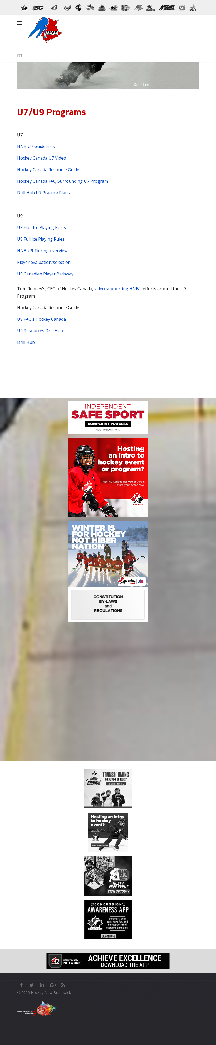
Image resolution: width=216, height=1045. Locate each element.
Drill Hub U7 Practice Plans (43, 193)
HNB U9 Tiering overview (42, 251)
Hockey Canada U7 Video (41, 158)
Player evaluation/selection (44, 262)
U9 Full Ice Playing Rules (41, 239)
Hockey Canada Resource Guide (48, 169)
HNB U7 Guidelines (36, 146)
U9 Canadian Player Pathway (45, 274)
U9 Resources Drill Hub (40, 331)
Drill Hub (26, 342)
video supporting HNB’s (118, 288)
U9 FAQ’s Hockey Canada (41, 319)
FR (19, 55)
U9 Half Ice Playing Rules (41, 227)
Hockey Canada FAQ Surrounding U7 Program (62, 181)
